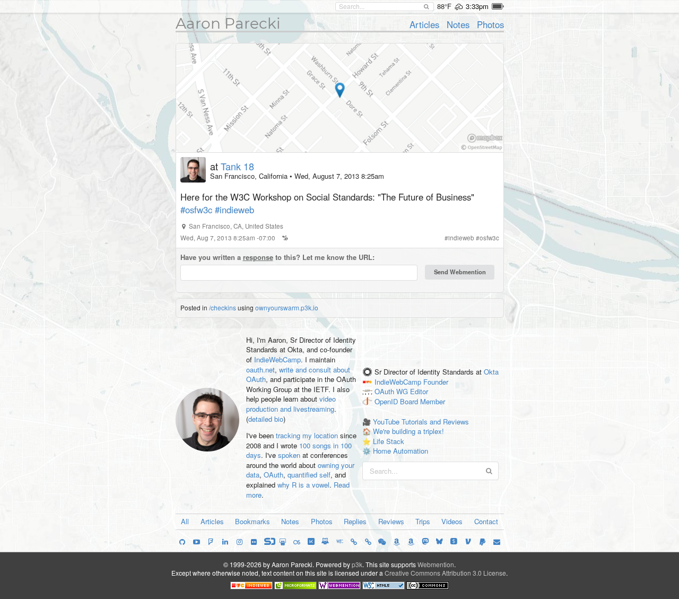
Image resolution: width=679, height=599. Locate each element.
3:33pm (477, 6)
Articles (424, 24)
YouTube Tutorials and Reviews (421, 421)
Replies (355, 521)
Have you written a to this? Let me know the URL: (277, 257)
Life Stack (388, 441)
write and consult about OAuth (298, 374)
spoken (289, 455)
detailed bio (265, 419)
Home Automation (400, 451)
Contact (486, 521)
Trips (422, 521)
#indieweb (234, 209)
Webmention (435, 564)
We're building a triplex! (408, 431)
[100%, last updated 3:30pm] (498, 6)
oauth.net (260, 369)
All (185, 521)
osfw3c (489, 237)
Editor (419, 392)
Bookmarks (252, 521)
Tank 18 (237, 166)
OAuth (273, 475)
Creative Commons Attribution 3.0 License (445, 572)
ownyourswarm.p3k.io (286, 307)
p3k (357, 564)
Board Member (422, 402)
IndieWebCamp (277, 359)
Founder (435, 382)
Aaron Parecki (228, 23)
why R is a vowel (303, 485)
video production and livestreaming (291, 404)
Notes (458, 24)
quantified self (309, 475)
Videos (452, 521)
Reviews (391, 521)
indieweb (461, 237)
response (258, 257)
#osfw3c (196, 209)
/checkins (222, 307)
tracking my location (307, 435)
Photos (490, 24)
